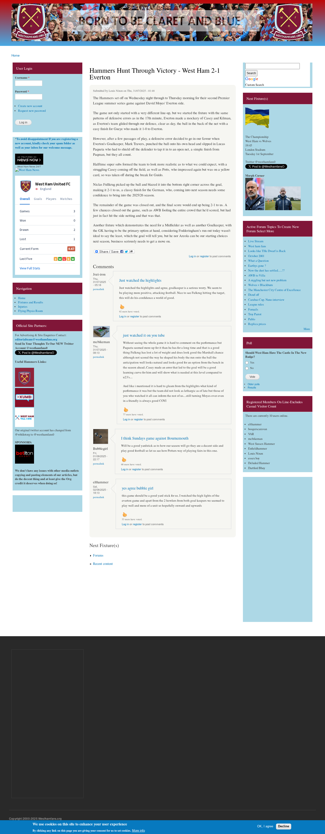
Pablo (251, 319)
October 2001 (256, 256)
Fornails (253, 309)
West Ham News (26, 166)
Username (22, 78)
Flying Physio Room (30, 311)
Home (15, 55)
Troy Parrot (254, 314)
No (252, 368)
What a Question (258, 261)
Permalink (98, 289)
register (204, 256)
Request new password (32, 111)
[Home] (162, 23)
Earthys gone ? (257, 266)
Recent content (103, 563)
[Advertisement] (47, 502)
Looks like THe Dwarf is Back (267, 251)
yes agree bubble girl (137, 488)
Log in (192, 256)
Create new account (30, 106)
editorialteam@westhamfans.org (36, 339)
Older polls (254, 384)
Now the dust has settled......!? (266, 270)
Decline (283, 826)
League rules (256, 304)
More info (138, 830)
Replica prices (257, 324)
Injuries (22, 307)
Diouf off (253, 295)
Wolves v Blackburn (260, 285)
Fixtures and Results (30, 302)
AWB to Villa (256, 275)
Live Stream (255, 241)
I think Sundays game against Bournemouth (154, 438)
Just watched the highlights (140, 280)
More (307, 329)
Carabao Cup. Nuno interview (266, 300)
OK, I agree (265, 826)
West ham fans (257, 246)
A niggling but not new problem (267, 280)
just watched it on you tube (144, 335)
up (122, 307)
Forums (98, 555)
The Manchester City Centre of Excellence (274, 290)
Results (252, 387)
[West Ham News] (27, 170)
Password (22, 91)
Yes (252, 362)
